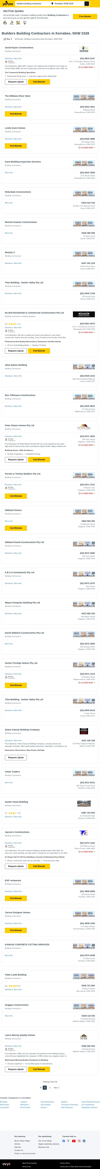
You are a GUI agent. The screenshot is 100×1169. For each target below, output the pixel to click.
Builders (64, 1102)
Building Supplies (28, 316)
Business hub (43, 1147)
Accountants (45, 1105)
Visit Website (39, 82)
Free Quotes (85, 16)
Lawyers (23, 1102)
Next (56, 1088)
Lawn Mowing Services (91, 1102)
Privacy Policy (65, 1163)
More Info (18, 58)
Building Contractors (13, 51)
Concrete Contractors (69, 1105)
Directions (9, 58)
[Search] (87, 3)
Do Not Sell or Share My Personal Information (75, 1167)
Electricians (4, 1105)
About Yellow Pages (22, 1141)
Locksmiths (4, 1107)
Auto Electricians (47, 1102)
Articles (17, 1144)
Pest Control (25, 1107)
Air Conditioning (88, 1105)
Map (8, 39)
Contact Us (18, 1150)
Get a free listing (45, 1141)
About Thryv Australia (29, 1163)
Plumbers (4, 1102)
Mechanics (24, 1105)
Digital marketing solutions (48, 1144)
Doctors (44, 1107)
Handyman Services (89, 1107)
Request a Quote (16, 82)
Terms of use (26, 1167)
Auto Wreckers (67, 1107)
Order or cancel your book (24, 1153)
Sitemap (17, 1147)
